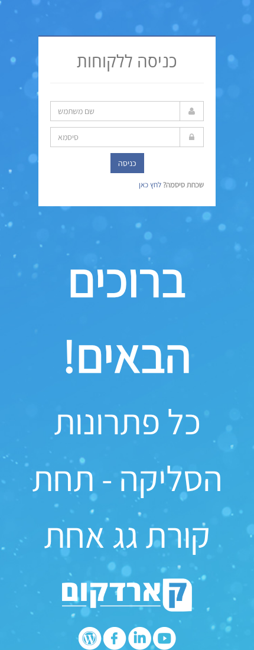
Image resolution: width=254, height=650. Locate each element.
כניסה (127, 163)
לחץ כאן (151, 185)
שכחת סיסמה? (183, 185)
